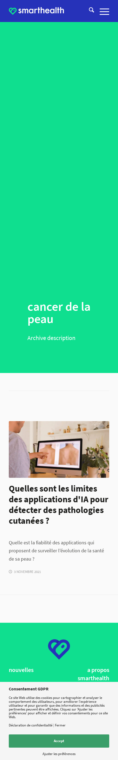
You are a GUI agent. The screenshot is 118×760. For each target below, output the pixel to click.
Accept (59, 741)
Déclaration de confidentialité (30, 725)
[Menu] (101, 11)
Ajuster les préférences (59, 754)
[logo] (36, 11)
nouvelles (21, 670)
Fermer (60, 725)
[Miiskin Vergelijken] (59, 449)
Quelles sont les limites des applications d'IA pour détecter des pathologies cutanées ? (58, 504)
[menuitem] (88, 11)
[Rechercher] (88, 11)
